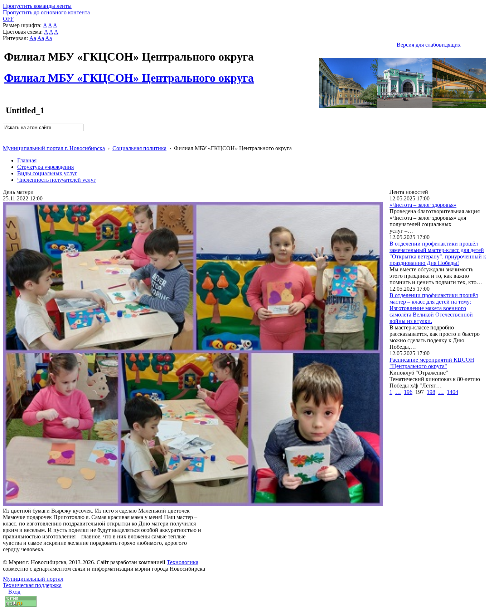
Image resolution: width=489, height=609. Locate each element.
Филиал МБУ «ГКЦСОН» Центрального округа (129, 73)
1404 (452, 392)
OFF (8, 19)
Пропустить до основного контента (46, 12)
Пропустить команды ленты (37, 6)
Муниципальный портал (33, 579)
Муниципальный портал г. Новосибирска (54, 148)
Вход (14, 592)
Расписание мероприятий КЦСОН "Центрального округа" (431, 363)
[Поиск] (5, 134)
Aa (32, 38)
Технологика (182, 562)
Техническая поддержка (32, 585)
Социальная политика (139, 148)
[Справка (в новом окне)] (6, 141)
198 (431, 392)
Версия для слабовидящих (429, 45)
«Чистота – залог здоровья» (422, 205)
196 (408, 392)
